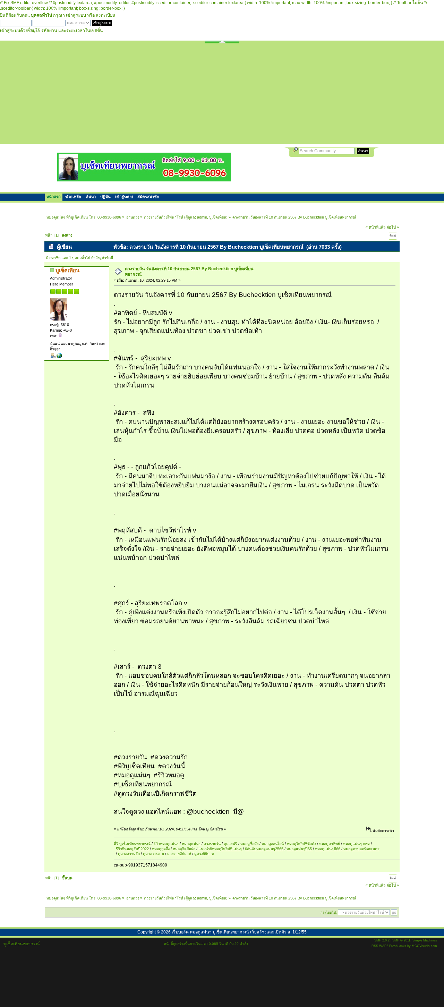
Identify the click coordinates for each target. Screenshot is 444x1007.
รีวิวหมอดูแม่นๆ (166, 844)
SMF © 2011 (401, 940)
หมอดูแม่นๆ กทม (357, 844)
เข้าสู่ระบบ (76, 15)
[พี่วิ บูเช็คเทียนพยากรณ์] (59, 357)
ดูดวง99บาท (204, 854)
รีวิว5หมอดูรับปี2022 (132, 849)
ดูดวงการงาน (154, 854)
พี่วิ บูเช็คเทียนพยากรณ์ (133, 844)
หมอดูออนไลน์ (273, 844)
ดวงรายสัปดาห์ (179, 854)
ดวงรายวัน (213, 844)
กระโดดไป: (329, 912)
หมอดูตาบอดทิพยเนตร (360, 849)
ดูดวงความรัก (129, 854)
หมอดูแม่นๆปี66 (328, 849)
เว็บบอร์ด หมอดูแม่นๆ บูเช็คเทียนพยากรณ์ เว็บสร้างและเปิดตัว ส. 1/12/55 (239, 932)
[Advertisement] (222, 95)
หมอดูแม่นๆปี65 (300, 849)
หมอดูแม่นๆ (192, 844)
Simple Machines (424, 940)
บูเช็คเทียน (217, 217)
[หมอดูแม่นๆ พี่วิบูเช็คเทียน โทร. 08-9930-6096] (144, 178)
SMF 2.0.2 (382, 940)
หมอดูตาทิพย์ (330, 844)
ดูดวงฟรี (231, 844)
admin (202, 217)
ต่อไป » (392, 227)
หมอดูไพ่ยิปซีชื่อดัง (302, 844)
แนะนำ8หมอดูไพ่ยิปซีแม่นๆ (220, 849)
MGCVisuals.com (424, 946)
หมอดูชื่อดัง (249, 844)
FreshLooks (397, 946)
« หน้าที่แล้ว (375, 227)
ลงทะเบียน (106, 15)
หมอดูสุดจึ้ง (161, 849)
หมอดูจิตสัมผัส (184, 849)
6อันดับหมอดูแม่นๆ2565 (264, 849)
